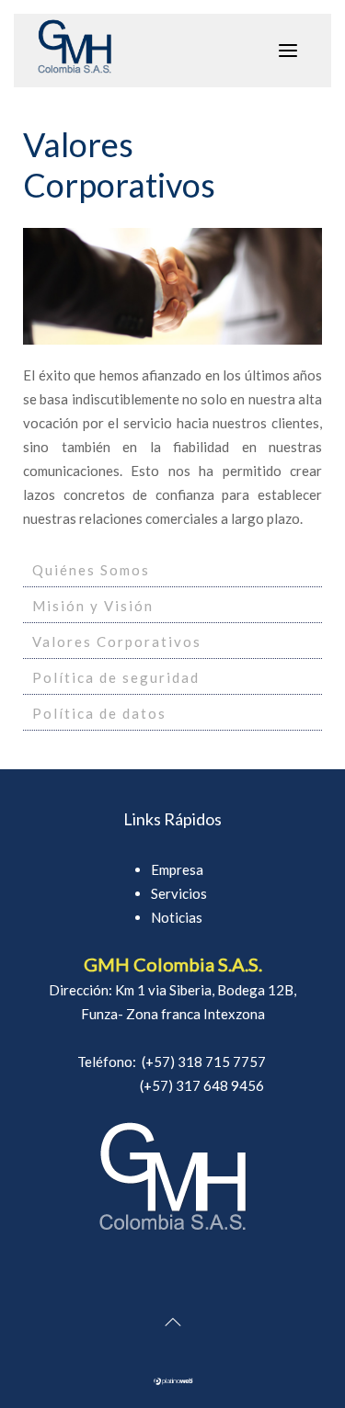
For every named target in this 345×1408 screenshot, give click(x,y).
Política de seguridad (116, 677)
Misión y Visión (93, 605)
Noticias (176, 917)
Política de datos (99, 713)
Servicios (179, 893)
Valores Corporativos (116, 641)
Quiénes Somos (91, 570)
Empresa (177, 869)
